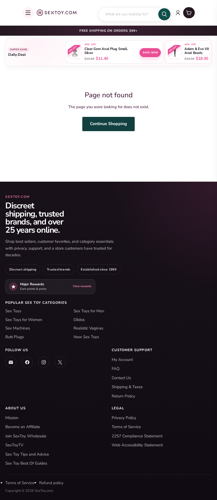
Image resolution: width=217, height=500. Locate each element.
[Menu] (28, 12)
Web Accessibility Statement (137, 445)
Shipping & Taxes (127, 386)
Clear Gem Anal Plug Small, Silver (106, 51)
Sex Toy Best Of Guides (26, 463)
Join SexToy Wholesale (25, 436)
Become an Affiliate (22, 426)
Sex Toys (13, 311)
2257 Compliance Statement (137, 436)
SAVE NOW (150, 52)
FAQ (116, 368)
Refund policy (51, 482)
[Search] (164, 14)
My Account (122, 359)
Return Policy (123, 396)
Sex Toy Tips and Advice (27, 454)
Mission (12, 417)
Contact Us (121, 377)
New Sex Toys (86, 337)
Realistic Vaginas (88, 328)
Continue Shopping (108, 124)
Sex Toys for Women (23, 319)
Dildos (79, 319)
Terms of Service (126, 426)
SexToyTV (14, 445)
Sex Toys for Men (89, 311)
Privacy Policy (124, 417)
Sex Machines (17, 328)
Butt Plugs (14, 337)
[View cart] (189, 12)
